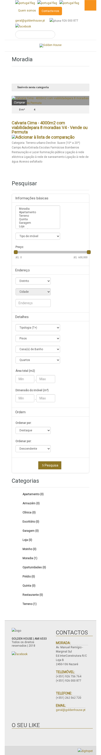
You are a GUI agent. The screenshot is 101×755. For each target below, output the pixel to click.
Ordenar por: (23, 423)
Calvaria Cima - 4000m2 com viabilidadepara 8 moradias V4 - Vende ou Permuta (50, 127)
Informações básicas (31, 198)
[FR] (69, 2)
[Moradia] (38, 209)
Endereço (22, 270)
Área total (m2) (25, 370)
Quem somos (27, 10)
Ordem (20, 412)
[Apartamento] (38, 212)
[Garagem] (38, 223)
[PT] (25, 2)
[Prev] (17, 57)
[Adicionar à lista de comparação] (43, 136)
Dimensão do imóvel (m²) (32, 390)
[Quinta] (38, 219)
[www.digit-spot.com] (85, 750)
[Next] (83, 57)
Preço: (20, 247)
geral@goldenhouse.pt (30, 20)
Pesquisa (51, 465)
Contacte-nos (50, 11)
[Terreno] (38, 216)
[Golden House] (50, 45)
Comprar (19, 102)
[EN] (47, 2)
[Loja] (38, 226)
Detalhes (22, 317)
